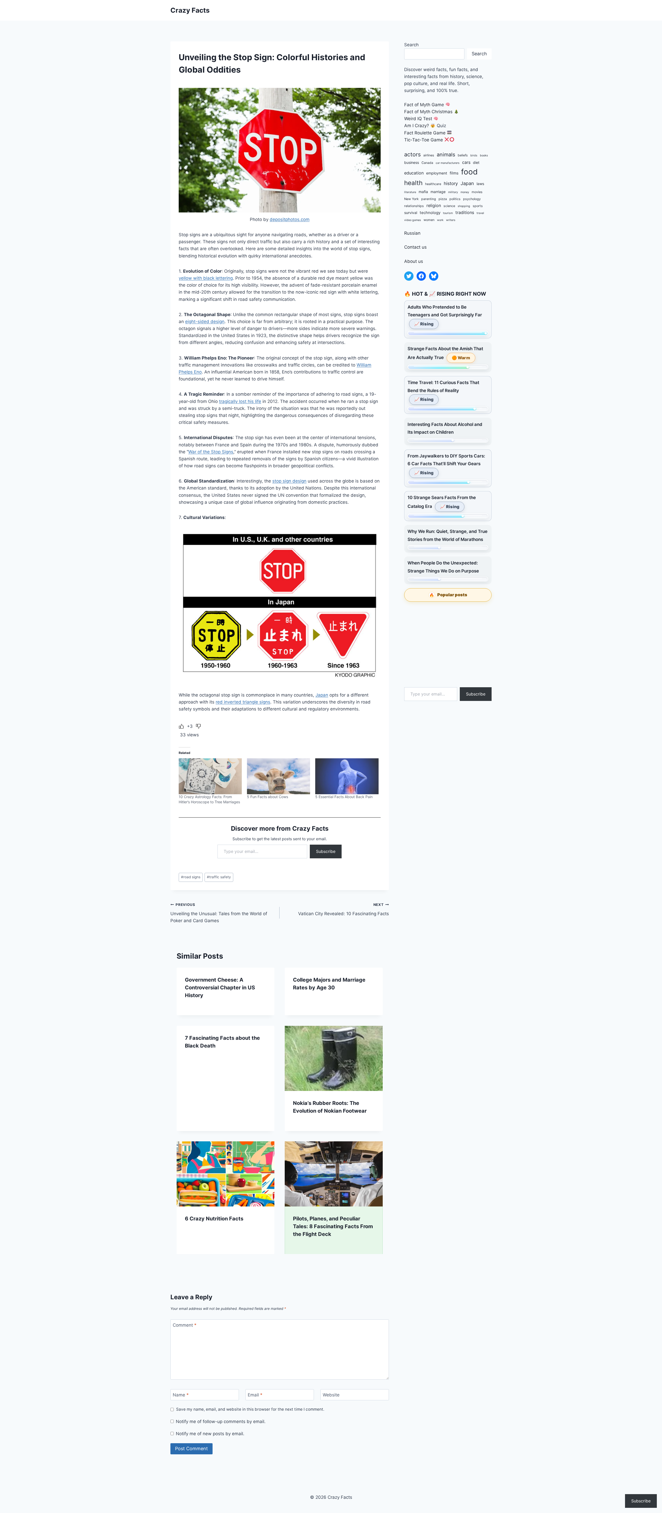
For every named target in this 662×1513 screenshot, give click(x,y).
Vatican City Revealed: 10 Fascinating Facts (343, 909)
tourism (448, 213)
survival (410, 212)
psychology (472, 199)
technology (430, 212)
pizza (443, 199)
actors (412, 154)
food (469, 171)
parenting (428, 199)
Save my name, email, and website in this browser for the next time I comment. (250, 1409)
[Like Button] (181, 726)
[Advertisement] (448, 644)
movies (477, 192)
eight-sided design (204, 321)
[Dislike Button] (198, 726)
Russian (412, 233)
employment (436, 173)
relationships (414, 206)
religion (433, 205)
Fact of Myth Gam (422, 104)
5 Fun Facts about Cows (267, 796)
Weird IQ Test (418, 118)
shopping (464, 206)
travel (480, 213)
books (484, 155)
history (451, 183)
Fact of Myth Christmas (428, 111)
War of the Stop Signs (210, 451)
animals (446, 154)
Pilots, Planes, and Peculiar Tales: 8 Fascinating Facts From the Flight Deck (333, 1226)
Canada (427, 163)
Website (331, 1394)
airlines (428, 155)
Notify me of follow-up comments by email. (221, 1421)
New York (411, 199)
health (413, 183)
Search (411, 44)
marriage (438, 191)
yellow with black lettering (206, 278)
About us (413, 261)
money (465, 192)
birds (473, 155)
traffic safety (219, 877)
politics (455, 199)
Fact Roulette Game (425, 132)
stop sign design (289, 481)
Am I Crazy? (416, 125)
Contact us (415, 247)
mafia (423, 191)
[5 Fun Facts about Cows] (278, 776)
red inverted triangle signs (243, 702)
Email (255, 1394)
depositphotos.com (290, 219)
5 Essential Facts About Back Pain (344, 796)
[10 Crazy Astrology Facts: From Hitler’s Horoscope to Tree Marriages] (210, 776)
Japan (321, 695)
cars (466, 162)
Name (181, 1394)
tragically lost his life (240, 401)
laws (480, 183)
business (411, 162)
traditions (464, 212)
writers (450, 220)
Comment (185, 1325)
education (414, 172)
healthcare (433, 184)
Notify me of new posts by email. (210, 1433)
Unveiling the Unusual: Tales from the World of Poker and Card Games (218, 913)
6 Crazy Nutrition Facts (214, 1219)
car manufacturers (448, 163)
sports (478, 206)
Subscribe (325, 851)
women (429, 220)
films (454, 173)
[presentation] (333, 1058)
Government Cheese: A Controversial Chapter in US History (220, 987)
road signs (190, 877)
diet (476, 162)
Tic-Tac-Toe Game (423, 139)
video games (412, 220)
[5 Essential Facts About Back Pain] (346, 776)
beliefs (463, 155)
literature (410, 192)
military (453, 192)
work (440, 220)
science (449, 206)
